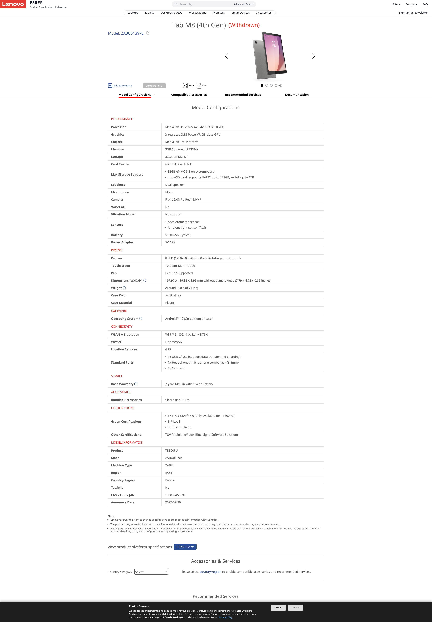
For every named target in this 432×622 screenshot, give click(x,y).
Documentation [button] (297, 95)
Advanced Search (243, 4)
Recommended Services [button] (243, 95)
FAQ (425, 4)
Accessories (264, 13)
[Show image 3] (271, 85)
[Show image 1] (262, 85)
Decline (295, 607)
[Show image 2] (266, 85)
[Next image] (313, 55)
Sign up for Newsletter (413, 13)
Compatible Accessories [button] (189, 95)
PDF (204, 85)
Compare (411, 4)
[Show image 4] (276, 85)
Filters (396, 4)
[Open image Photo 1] (270, 56)
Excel (191, 85)
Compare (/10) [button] (154, 85)
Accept (278, 607)
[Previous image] (226, 55)
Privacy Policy (225, 617)
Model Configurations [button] (135, 95)
